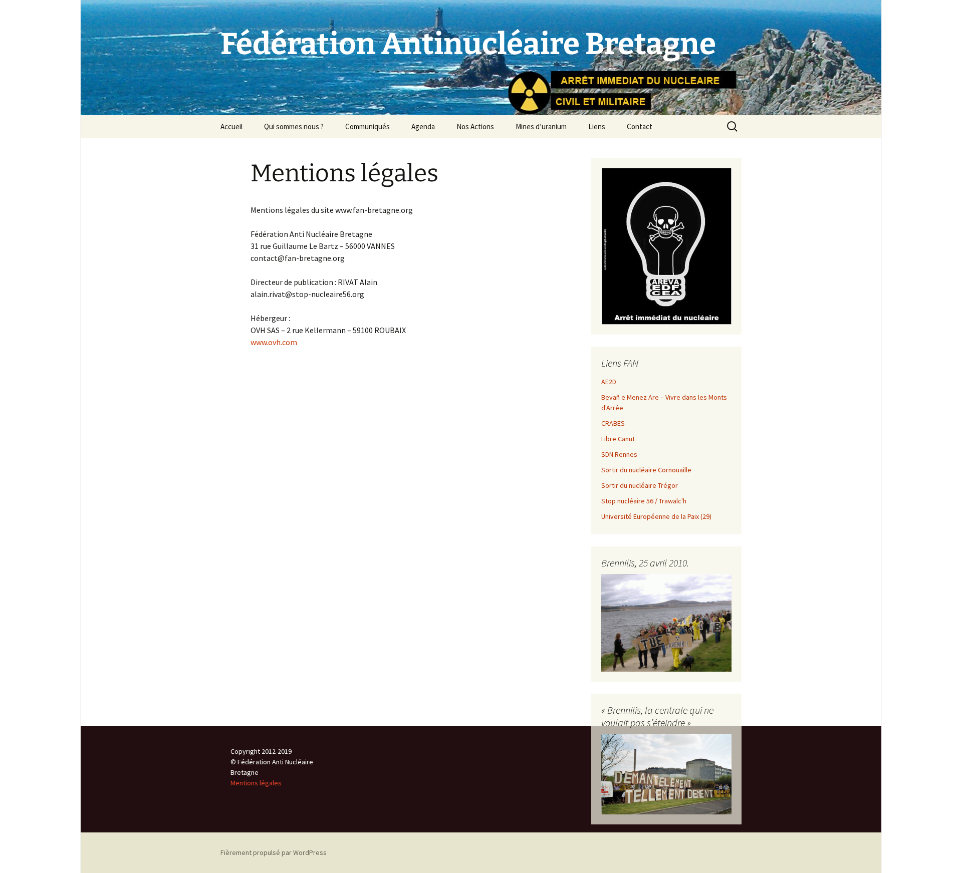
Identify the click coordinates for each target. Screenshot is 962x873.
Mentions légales (256, 782)
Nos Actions (475, 126)
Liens (596, 126)
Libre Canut (618, 438)
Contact (639, 126)
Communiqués (367, 126)
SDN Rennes (619, 454)
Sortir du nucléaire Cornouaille (646, 469)
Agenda (423, 126)
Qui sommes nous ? (294, 126)
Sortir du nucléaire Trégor (639, 485)
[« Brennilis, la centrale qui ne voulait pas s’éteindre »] (666, 773)
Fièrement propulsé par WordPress (273, 852)
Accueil (231, 126)
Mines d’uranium (541, 126)
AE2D (608, 381)
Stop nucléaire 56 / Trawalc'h (643, 500)
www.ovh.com (274, 342)
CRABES (613, 423)
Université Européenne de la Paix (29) (656, 516)
